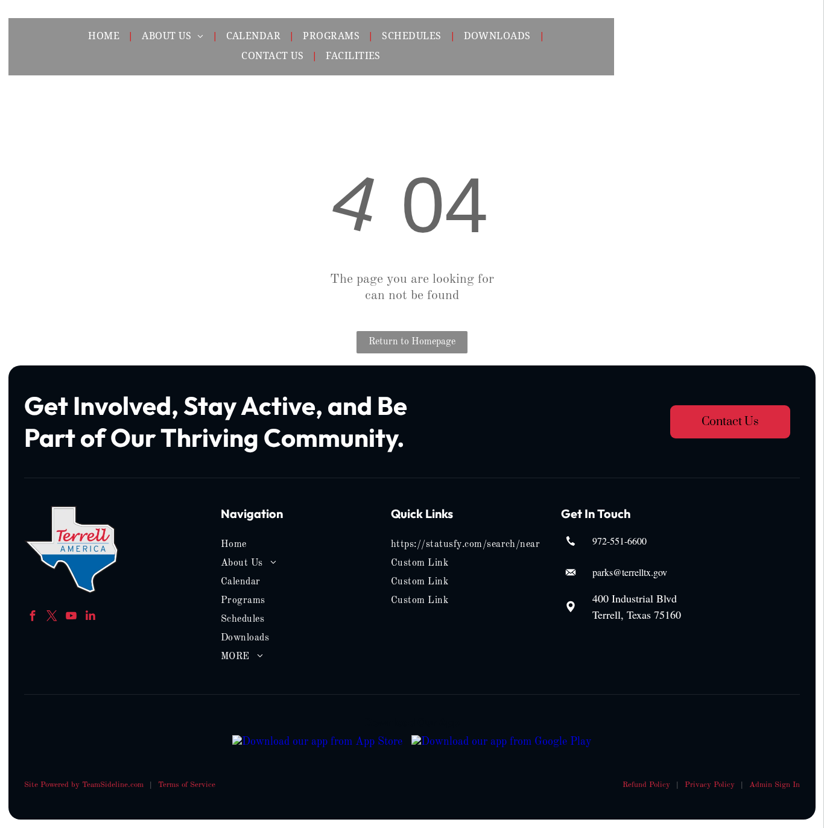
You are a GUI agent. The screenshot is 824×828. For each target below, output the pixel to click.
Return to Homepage (412, 342)
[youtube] (71, 617)
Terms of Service (186, 785)
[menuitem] (105, 36)
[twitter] (51, 617)
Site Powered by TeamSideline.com (84, 785)
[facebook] (32, 617)
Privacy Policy (710, 785)
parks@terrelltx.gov (629, 572)
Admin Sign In (774, 785)
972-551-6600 (619, 540)
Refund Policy (646, 785)
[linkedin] (90, 617)
